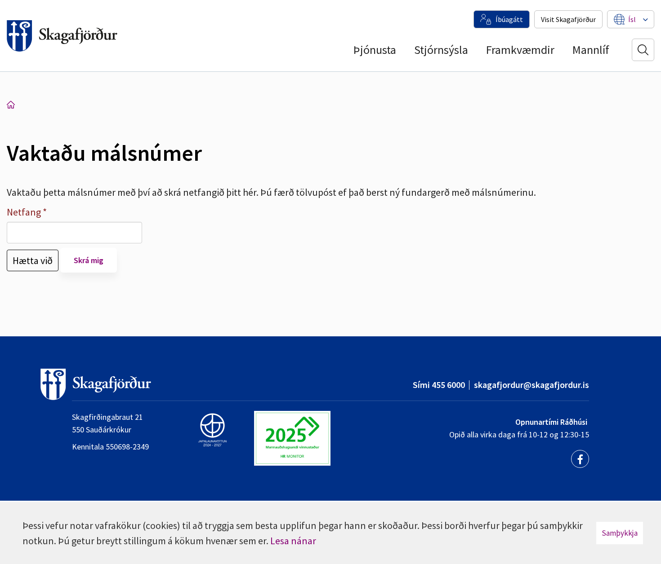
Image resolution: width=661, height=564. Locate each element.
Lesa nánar (293, 540)
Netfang (24, 212)
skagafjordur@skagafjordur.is (531, 384)
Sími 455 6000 (439, 384)
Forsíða (11, 105)
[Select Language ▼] (632, 19)
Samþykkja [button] (620, 533)
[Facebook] (580, 459)
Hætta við (33, 260)
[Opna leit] (643, 50)
